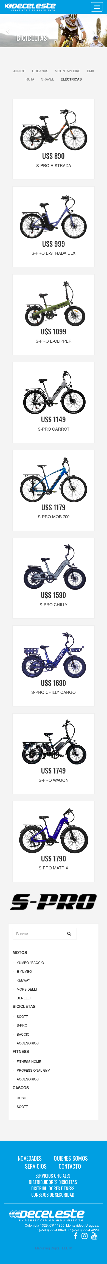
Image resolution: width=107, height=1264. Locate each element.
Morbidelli (27, 989)
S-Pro (22, 1025)
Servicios (36, 1166)
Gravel (47, 79)
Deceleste (30, 7)
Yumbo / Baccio (30, 962)
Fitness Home (29, 1061)
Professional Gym (33, 1070)
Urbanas (40, 70)
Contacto (70, 1166)
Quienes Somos (71, 1158)
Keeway (23, 980)
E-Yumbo (24, 971)
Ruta (30, 79)
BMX (90, 70)
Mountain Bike (67, 70)
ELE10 (67, 1248)
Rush (21, 1097)
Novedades (30, 1158)
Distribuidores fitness (52, 1188)
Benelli (23, 998)
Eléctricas (71, 79)
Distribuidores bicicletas (53, 1182)
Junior (19, 70)
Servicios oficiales (52, 1175)
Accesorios (28, 1043)
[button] (8, 30)
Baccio (23, 1034)
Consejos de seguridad (52, 1194)
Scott (22, 1016)
